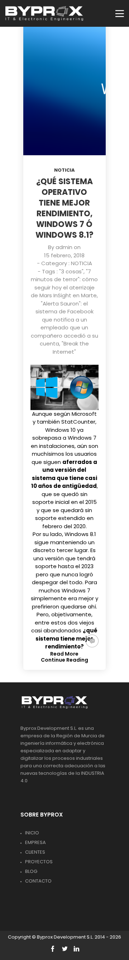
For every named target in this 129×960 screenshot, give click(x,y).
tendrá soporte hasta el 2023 (65, 562)
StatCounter (78, 421)
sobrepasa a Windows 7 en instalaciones (64, 442)
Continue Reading (64, 659)
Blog (31, 871)
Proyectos (39, 861)
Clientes (35, 852)
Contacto (38, 881)
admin (64, 247)
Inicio (32, 832)
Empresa (35, 842)
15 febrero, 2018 (64, 255)
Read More (64, 653)
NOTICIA (64, 170)
